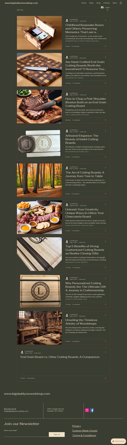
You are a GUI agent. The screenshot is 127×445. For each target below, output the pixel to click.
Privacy (76, 425)
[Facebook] (92, 410)
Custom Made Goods (84, 430)
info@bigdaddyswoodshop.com (16, 411)
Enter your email (10, 430)
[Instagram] (87, 410)
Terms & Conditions (84, 435)
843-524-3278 (10, 409)
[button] (106, 2)
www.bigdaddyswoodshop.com (21, 3)
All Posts (20, 10)
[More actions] (106, 20)
